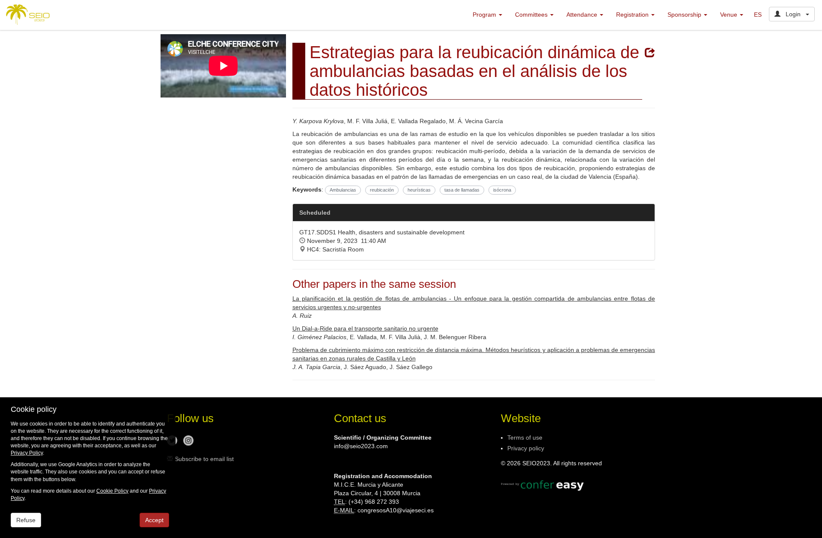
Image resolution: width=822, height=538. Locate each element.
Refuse (26, 520)
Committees (532, 14)
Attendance (582, 14)
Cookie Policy (112, 491)
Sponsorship (685, 14)
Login (793, 14)
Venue (729, 14)
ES (758, 14)
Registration (633, 14)
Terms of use (524, 437)
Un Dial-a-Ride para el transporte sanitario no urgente (365, 328)
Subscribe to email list (203, 458)
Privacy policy (525, 448)
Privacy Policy (27, 453)
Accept (154, 520)
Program (485, 14)
